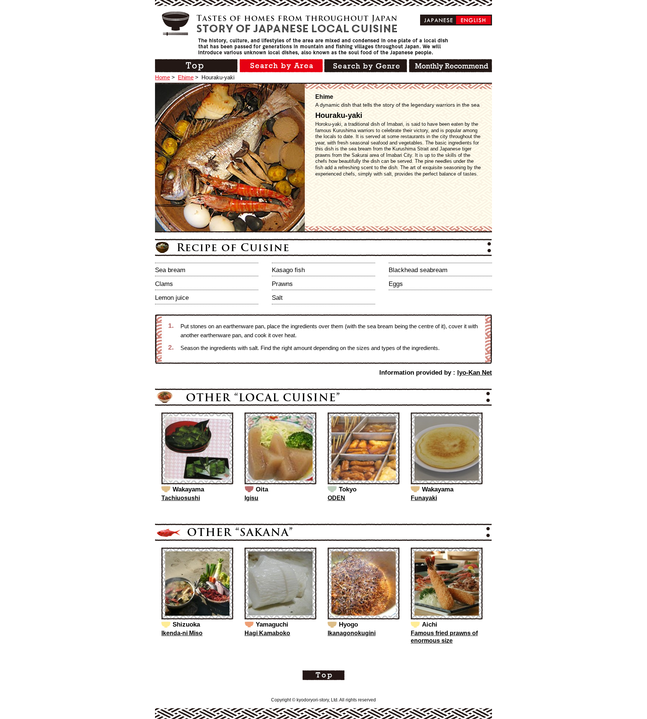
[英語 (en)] (473, 20)
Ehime (186, 77)
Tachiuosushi (180, 498)
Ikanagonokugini (352, 633)
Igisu (251, 498)
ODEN (336, 498)
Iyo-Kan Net (474, 372)
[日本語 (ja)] (438, 20)
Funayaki (424, 498)
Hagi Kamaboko (267, 633)
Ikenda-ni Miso (182, 633)
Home (162, 77)
